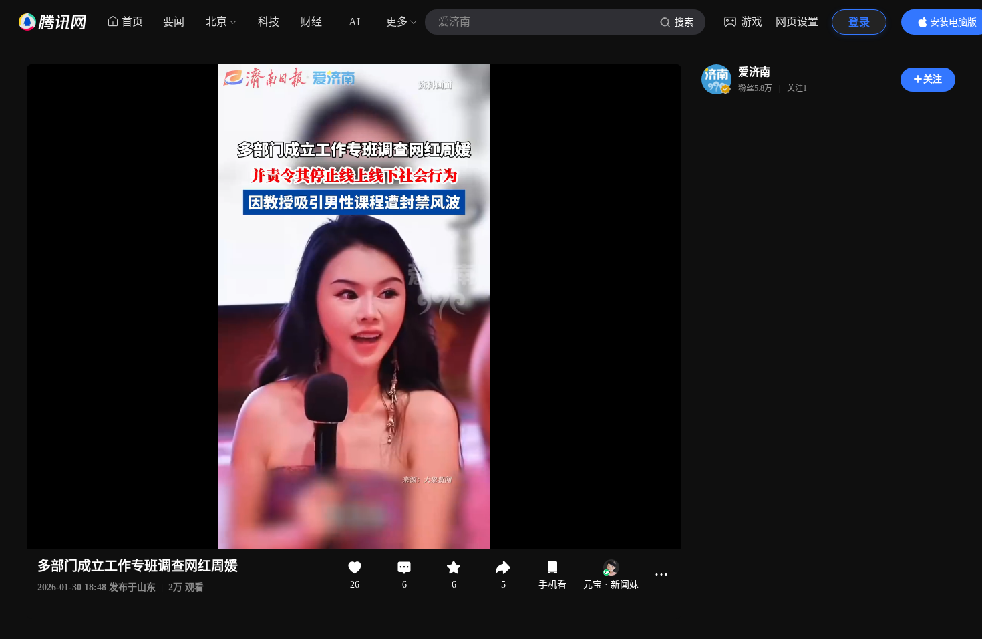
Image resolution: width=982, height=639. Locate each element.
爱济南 (754, 72)
